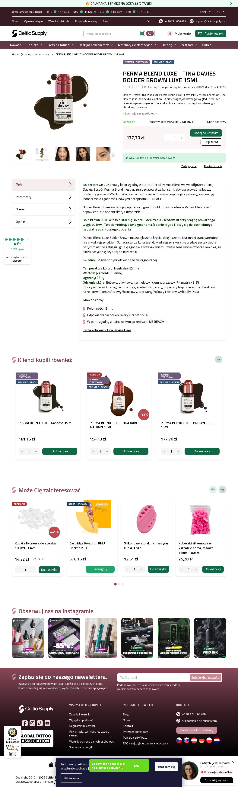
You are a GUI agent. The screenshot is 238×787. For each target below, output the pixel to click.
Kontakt (128, 726)
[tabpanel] (37, 538)
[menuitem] (15, 45)
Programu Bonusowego (162, 158)
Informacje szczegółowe (138, 113)
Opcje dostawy (216, 122)
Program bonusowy (86, 21)
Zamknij (151, 166)
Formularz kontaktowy (196, 730)
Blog (105, 21)
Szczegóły (100, 569)
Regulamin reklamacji (82, 726)
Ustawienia (71, 778)
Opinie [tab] (20, 221)
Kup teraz (211, 141)
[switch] (12, 754)
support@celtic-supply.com (199, 721)
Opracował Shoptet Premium (34, 781)
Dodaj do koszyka (206, 132)
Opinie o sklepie (33, 21)
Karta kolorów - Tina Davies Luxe (107, 330)
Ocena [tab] (20, 209)
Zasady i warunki (79, 714)
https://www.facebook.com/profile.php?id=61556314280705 (25, 723)
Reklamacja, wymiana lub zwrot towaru (89, 733)
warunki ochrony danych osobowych (138, 689)
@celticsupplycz (40, 723)
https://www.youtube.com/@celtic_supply (47, 723)
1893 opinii (17, 249)
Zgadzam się (166, 766)
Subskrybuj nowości (205, 677)
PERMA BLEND (218, 87)
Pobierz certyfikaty (135, 737)
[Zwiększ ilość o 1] (32, 569)
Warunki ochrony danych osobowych (92, 741)
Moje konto (183, 33)
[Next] (222, 489)
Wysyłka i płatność (58, 21)
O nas (15, 21)
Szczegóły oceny (167, 87)
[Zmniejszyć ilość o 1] (167, 137)
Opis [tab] (19, 184)
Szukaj (150, 33)
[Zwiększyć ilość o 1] (181, 137)
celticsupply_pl (32, 723)
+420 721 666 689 (194, 714)
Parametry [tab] (23, 196)
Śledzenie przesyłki (81, 747)
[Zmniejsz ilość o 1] (18, 569)
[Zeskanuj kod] (142, 33)
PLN (218, 12)
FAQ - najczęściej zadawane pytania (145, 743)
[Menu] (19, 728)
